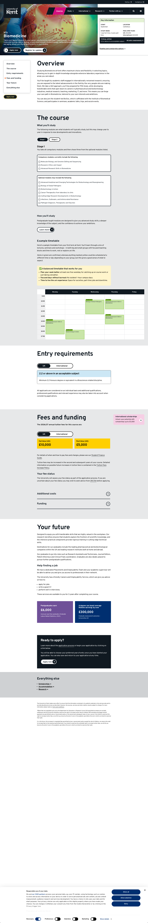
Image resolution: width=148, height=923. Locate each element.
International (61, 366)
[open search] (133, 11)
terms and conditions (58, 707)
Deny (126, 904)
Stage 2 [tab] (54, 140)
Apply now (10, 97)
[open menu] (140, 11)
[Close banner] (145, 890)
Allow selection (126, 898)
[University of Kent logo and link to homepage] (12, 11)
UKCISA (93, 481)
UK (44, 366)
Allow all (126, 892)
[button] (35, 50)
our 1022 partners (39, 894)
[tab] (44, 434)
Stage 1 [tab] (42, 140)
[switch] (58, 919)
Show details (104, 919)
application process (66, 646)
